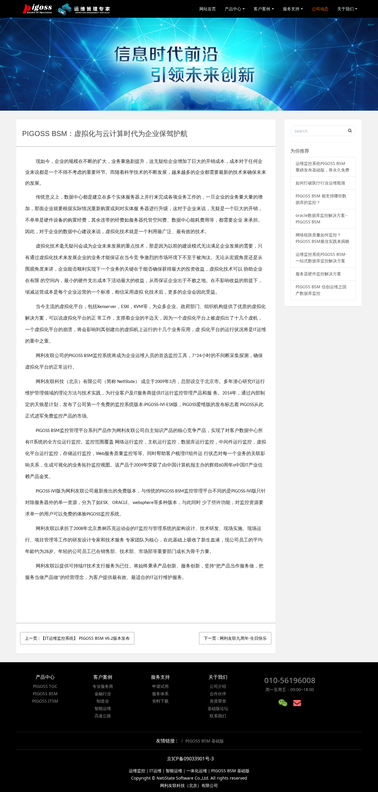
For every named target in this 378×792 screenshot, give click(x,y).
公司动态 (320, 9)
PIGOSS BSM (45, 693)
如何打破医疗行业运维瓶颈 (320, 183)
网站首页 (207, 9)
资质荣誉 (218, 701)
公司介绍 (218, 686)
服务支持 (291, 9)
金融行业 (102, 693)
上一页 (77, 638)
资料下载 (160, 701)
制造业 (103, 701)
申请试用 (160, 686)
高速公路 (102, 716)
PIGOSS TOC (45, 686)
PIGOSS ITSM (45, 701)
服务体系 (160, 693)
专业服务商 (102, 686)
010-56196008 (289, 680)
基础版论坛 (218, 708)
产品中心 (233, 9)
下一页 (235, 638)
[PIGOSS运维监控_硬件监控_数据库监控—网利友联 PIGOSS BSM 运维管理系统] (67, 9)
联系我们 (218, 716)
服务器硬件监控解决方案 (318, 273)
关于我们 (345, 9)
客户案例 (262, 9)
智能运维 (102, 708)
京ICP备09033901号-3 (190, 758)
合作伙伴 (218, 693)
